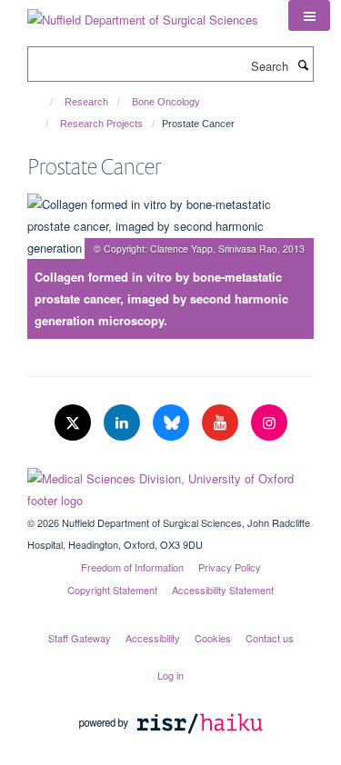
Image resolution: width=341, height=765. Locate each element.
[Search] (303, 65)
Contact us (270, 638)
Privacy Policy (229, 567)
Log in (170, 675)
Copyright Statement (112, 589)
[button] (309, 15)
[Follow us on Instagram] (269, 423)
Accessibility (152, 638)
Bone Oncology (166, 101)
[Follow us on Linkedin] (124, 423)
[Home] (43, 102)
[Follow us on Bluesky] (173, 423)
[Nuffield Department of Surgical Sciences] (142, 13)
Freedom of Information (132, 567)
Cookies (213, 638)
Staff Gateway (79, 638)
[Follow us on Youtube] (222, 423)
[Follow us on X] (75, 423)
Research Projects (101, 123)
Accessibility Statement (223, 589)
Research (86, 101)
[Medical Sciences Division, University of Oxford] (170, 485)
